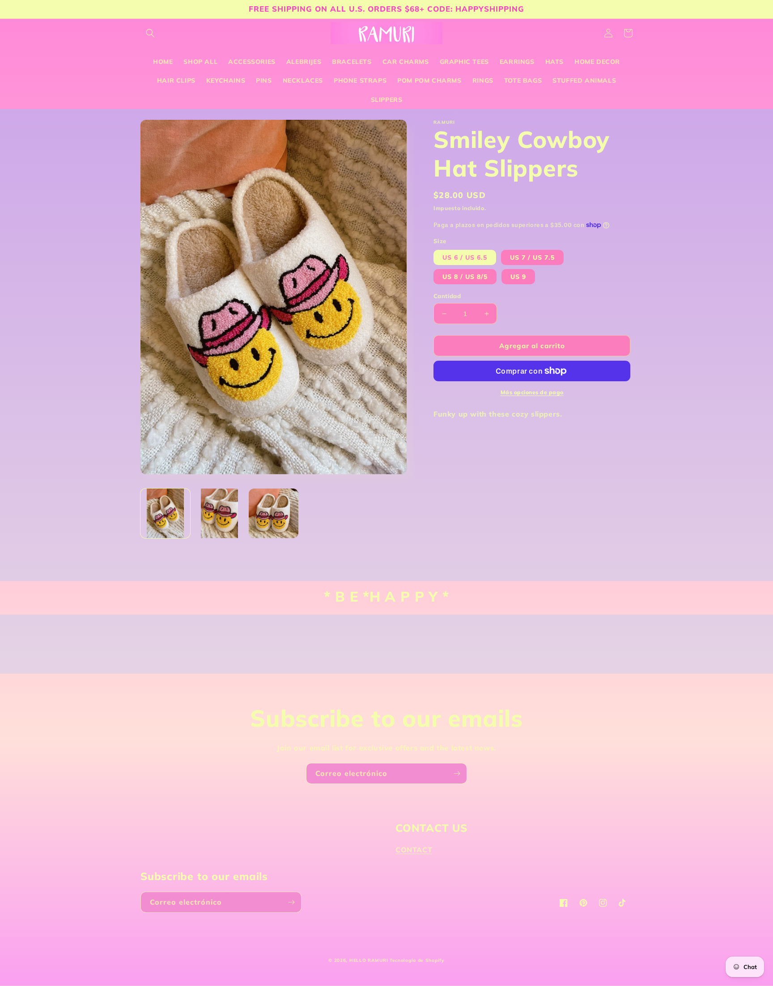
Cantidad (447, 295)
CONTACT (413, 849)
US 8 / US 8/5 (465, 277)
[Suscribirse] (457, 773)
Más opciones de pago (532, 392)
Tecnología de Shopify (417, 960)
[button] (150, 33)
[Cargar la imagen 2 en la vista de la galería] (219, 513)
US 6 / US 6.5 (464, 257)
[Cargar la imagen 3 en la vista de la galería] (273, 513)
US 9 (518, 277)
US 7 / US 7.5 (532, 257)
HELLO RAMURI (368, 960)
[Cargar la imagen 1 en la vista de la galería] (165, 513)
